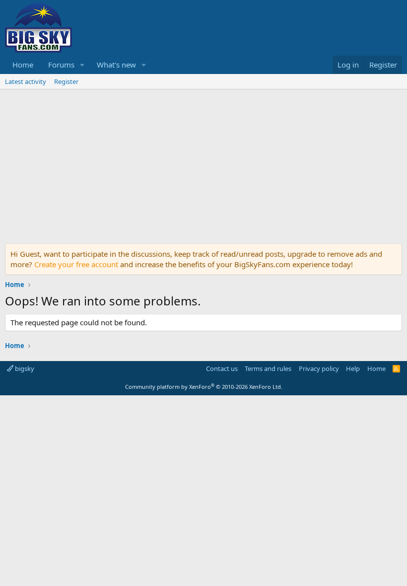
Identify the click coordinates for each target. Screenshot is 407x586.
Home (22, 65)
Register (66, 81)
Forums (61, 65)
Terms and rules (268, 368)
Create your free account (76, 264)
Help (353, 368)
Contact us (222, 368)
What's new (116, 65)
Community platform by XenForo (203, 386)
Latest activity (25, 81)
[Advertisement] (203, 163)
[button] (82, 65)
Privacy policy (319, 368)
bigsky (23, 368)
